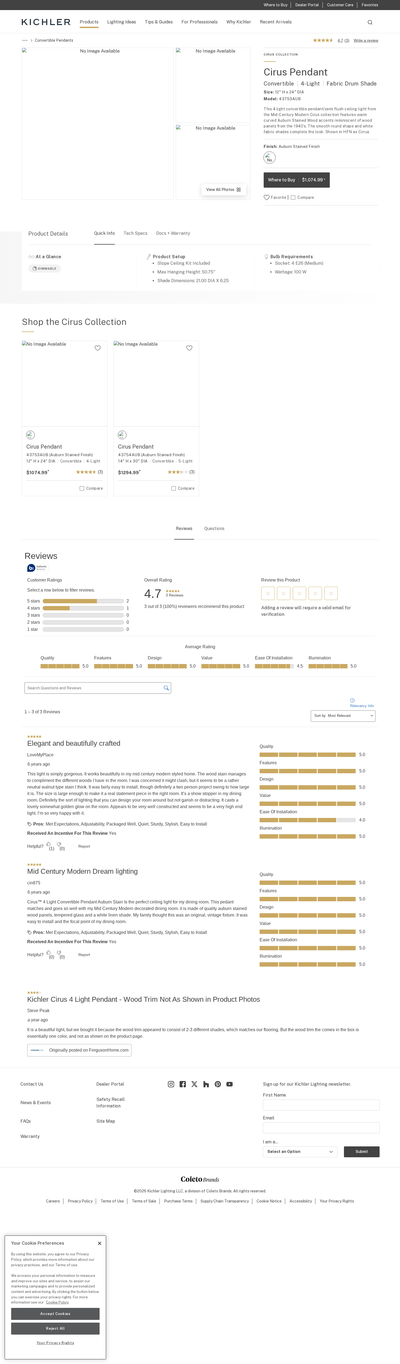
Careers (53, 1201)
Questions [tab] (214, 528)
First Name (274, 1095)
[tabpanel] (200, 804)
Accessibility (301, 1201)
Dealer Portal (110, 1084)
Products (89, 22)
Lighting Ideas (121, 22)
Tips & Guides (159, 22)
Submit (362, 1151)
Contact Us (31, 1084)
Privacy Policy (80, 1201)
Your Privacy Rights (337, 1201)
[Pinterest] (218, 1084)
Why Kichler (238, 22)
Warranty (30, 1136)
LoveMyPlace (40, 755)
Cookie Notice (269, 1201)
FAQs (25, 1121)
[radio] (269, 157)
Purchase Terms (178, 1201)
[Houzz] (206, 1084)
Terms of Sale (144, 1201)
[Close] (100, 1243)
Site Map (105, 1121)
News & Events (35, 1102)
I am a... (270, 1141)
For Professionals (199, 22)
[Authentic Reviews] (38, 568)
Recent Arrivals (276, 22)
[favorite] (98, 348)
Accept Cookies (55, 1314)
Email (268, 1118)
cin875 (33, 883)
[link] (174, 594)
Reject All (55, 1328)
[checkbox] (269, 157)
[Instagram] (171, 1084)
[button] (268, 593)
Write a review (366, 40)
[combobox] (370, 25)
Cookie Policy (57, 1302)
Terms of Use (112, 1201)
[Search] (370, 25)
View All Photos (225, 191)
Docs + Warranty (173, 233)
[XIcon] (194, 1084)
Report (84, 846)
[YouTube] (229, 1084)
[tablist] (200, 529)
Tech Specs (135, 233)
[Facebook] (183, 1084)
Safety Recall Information (110, 1103)
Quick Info (104, 233)
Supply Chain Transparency (225, 1201)
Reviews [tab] (184, 528)
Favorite (278, 197)
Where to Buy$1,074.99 (296, 179)
